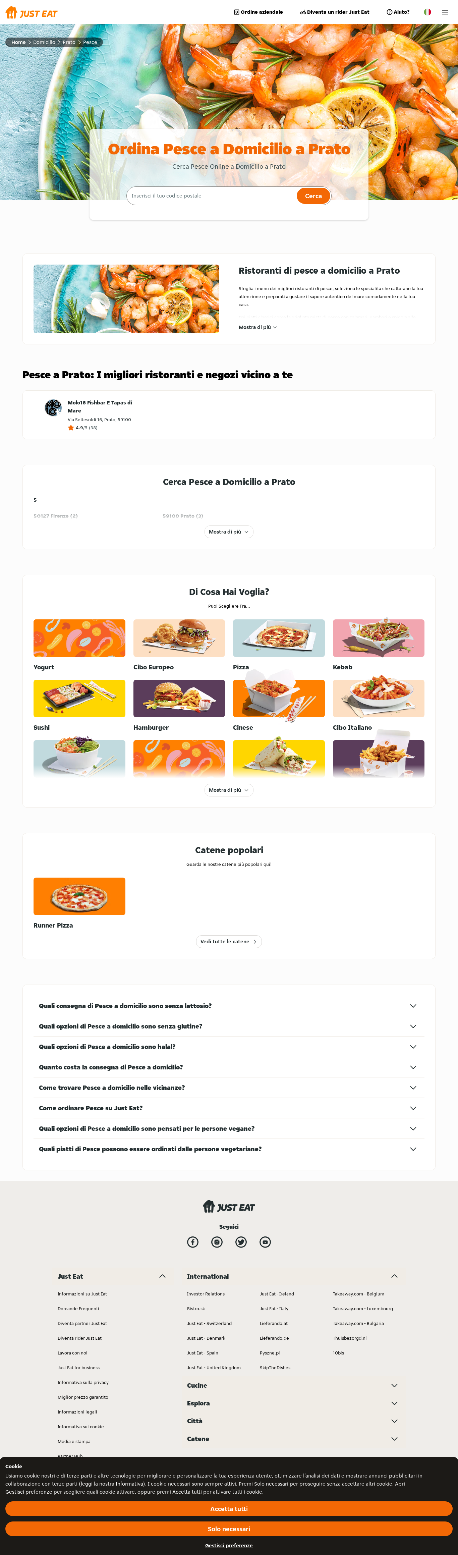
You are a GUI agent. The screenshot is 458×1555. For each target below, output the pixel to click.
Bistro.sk (196, 1309)
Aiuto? (401, 11)
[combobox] (211, 196)
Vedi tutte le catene (225, 941)
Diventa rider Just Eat (80, 1338)
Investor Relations (206, 1294)
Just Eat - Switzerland (209, 1323)
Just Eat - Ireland (277, 1294)
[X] (241, 1242)
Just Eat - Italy (274, 1309)
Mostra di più (255, 327)
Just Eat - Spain (202, 1353)
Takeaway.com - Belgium (358, 1294)
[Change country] (427, 12)
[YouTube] (265, 1242)
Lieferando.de (274, 1338)
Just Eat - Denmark (206, 1338)
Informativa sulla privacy (83, 1382)
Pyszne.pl (270, 1353)
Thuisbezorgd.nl (350, 1338)
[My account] (445, 12)
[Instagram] (217, 1242)
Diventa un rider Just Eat (338, 11)
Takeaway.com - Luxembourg (363, 1309)
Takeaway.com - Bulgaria (358, 1323)
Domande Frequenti (78, 1309)
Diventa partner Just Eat (82, 1323)
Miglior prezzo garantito (83, 1397)
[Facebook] (192, 1242)
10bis (338, 1353)
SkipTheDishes (275, 1368)
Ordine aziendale (262, 11)
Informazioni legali (77, 1412)
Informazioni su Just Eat (82, 1294)
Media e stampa (74, 1441)
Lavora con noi (73, 1353)
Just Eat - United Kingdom (214, 1368)
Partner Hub (70, 1456)
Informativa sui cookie (81, 1427)
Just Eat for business (79, 1368)
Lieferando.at (274, 1323)
